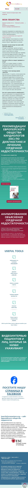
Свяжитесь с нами (5, 457)
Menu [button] (7, 9)
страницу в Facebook (14, 392)
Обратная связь (6, 458)
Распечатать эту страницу (8, 25)
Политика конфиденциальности (9, 462)
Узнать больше (6, 184)
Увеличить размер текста (8, 22)
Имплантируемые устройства (19, 117)
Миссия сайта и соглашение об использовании (11, 460)
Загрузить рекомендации (14, 201)
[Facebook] (14, 381)
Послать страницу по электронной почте (11, 26)
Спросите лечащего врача (12, 12)
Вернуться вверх (24, 486)
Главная (4, 12)
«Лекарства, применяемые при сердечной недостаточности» (12, 36)
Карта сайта (15, 457)
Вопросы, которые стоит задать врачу (8, 114)
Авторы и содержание (21, 463)
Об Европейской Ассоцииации (8, 463)
